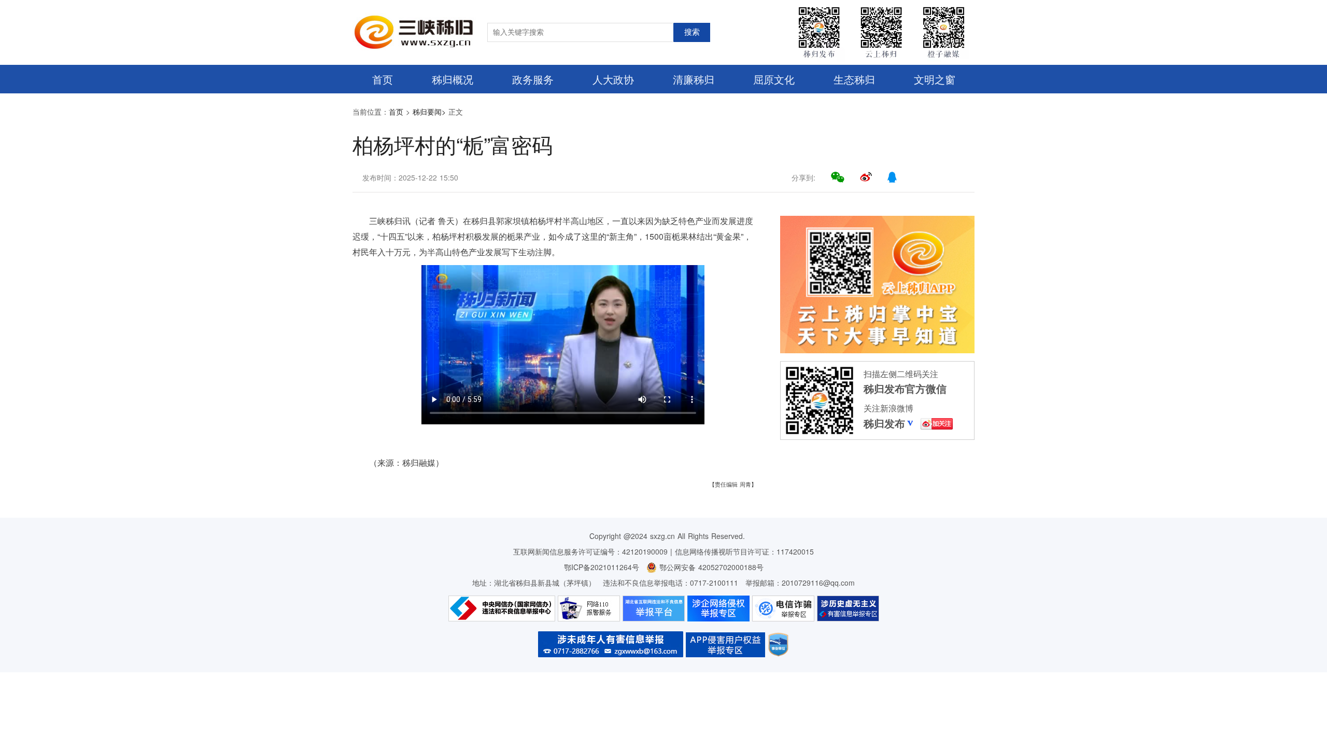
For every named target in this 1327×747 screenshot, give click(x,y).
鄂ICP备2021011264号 (601, 567)
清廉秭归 (693, 79)
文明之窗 (934, 79)
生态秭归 (854, 79)
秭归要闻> (429, 111)
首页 (382, 79)
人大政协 (613, 79)
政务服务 (533, 79)
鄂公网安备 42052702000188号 (710, 567)
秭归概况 (452, 79)
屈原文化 (774, 79)
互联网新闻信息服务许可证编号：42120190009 (590, 551)
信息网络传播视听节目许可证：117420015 (744, 551)
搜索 (692, 32)
